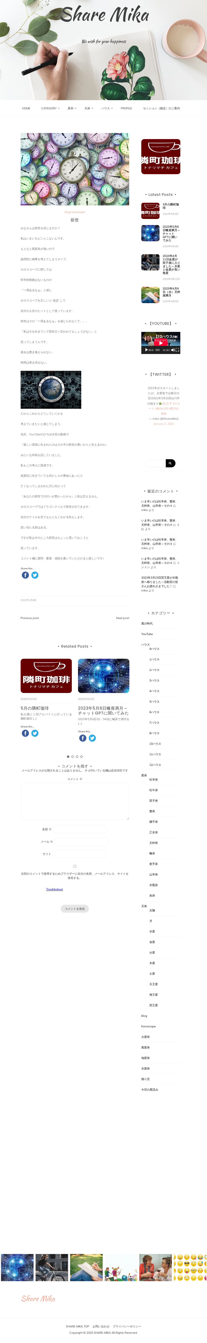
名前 (47, 829)
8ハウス (154, 733)
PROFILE (126, 108)
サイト (47, 854)
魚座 (152, 895)
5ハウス (154, 701)
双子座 (153, 800)
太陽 (152, 910)
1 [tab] (68, 756)
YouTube (147, 634)
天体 (87, 108)
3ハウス (154, 680)
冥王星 (153, 1005)
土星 (152, 973)
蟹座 (152, 811)
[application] (160, 343)
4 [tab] (81, 756)
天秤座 (153, 843)
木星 (152, 963)
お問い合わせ (101, 1326)
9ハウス (154, 649)
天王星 (153, 984)
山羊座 (153, 874)
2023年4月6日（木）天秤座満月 (171, 292)
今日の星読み (149, 1089)
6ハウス (154, 712)
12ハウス (155, 765)
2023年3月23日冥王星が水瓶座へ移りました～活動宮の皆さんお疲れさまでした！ (159, 582)
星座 (70, 108)
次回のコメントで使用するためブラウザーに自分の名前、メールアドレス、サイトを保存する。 (75, 876)
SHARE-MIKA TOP (77, 1326)
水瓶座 (153, 885)
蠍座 (152, 853)
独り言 (145, 1079)
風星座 (145, 1047)
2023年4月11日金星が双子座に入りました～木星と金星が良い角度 (171, 264)
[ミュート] (173, 350)
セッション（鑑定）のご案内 (161, 108)
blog (67, 211)
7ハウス (154, 722)
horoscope (78, 211)
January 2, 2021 (163, 424)
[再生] (147, 350)
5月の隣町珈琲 (35, 708)
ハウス (105, 108)
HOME (26, 108)
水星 (152, 931)
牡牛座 (153, 790)
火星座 (145, 1037)
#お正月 (167, 403)
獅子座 (153, 822)
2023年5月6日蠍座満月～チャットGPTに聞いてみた (103, 710)
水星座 (145, 1068)
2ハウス (154, 670)
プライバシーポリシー (127, 1326)
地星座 (145, 1058)
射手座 (153, 864)
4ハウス (154, 691)
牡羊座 (153, 779)
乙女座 (153, 832)
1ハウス (154, 659)
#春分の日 (161, 408)
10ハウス (155, 744)
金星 (152, 942)
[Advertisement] (160, 1171)
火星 (152, 952)
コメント (74, 779)
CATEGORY (49, 108)
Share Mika (103, 14)
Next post (122, 618)
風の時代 (147, 623)
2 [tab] (72, 756)
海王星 (153, 995)
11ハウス (155, 754)
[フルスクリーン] (177, 350)
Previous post (30, 618)
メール (47, 841)
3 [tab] (77, 756)
